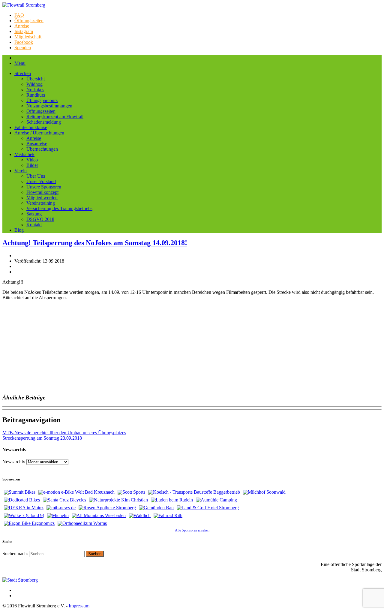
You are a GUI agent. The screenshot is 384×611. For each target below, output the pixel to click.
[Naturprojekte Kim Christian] (118, 500)
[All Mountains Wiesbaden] (99, 515)
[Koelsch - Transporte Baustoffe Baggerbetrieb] (194, 492)
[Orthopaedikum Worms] (82, 523)
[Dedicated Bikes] (22, 500)
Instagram (23, 31)
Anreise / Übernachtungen (39, 132)
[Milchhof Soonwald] (264, 492)
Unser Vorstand (41, 181)
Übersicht (35, 78)
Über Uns (35, 176)
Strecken (22, 73)
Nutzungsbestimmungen (49, 105)
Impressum (79, 605)
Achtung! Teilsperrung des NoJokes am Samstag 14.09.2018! (94, 243)
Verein (20, 170)
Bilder (32, 165)
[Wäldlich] (140, 515)
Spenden (22, 47)
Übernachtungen (42, 149)
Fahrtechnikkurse (30, 127)
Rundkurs (35, 95)
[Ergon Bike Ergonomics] (29, 523)
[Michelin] (58, 515)
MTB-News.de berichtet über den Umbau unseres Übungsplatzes (64, 432)
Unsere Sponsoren (43, 186)
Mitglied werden (42, 197)
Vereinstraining (40, 203)
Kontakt (34, 224)
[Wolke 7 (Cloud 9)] (24, 515)
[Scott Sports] (131, 492)
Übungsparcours (42, 100)
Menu (20, 63)
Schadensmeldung (43, 122)
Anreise (21, 26)
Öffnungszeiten (29, 20)
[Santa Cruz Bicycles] (64, 500)
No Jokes (35, 89)
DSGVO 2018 (40, 219)
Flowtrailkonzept (42, 192)
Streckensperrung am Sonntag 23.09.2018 (42, 438)
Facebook (23, 42)
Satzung (34, 213)
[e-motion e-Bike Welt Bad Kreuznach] (76, 492)
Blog (19, 230)
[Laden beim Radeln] (172, 500)
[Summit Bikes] (19, 492)
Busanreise (36, 143)
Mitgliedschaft (27, 36)
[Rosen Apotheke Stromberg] (107, 507)
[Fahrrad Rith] (168, 515)
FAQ (19, 15)
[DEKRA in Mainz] (24, 507)
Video (32, 159)
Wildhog (34, 84)
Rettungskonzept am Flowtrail (54, 116)
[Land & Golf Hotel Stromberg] (208, 507)
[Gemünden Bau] (156, 507)
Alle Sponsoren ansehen (192, 530)
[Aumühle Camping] (216, 500)
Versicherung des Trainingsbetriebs (59, 208)
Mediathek (24, 154)
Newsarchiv (13, 461)
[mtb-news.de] (61, 507)
